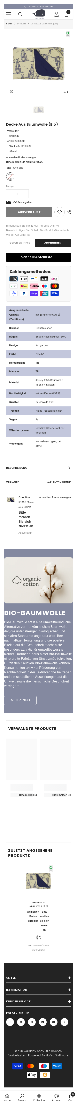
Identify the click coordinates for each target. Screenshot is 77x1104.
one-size (38, 937)
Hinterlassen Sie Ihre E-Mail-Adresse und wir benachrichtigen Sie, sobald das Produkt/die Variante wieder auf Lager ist (37, 230)
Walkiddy (14, 136)
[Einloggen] (56, 14)
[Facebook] (10, 1022)
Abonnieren (52, 242)
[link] (59, 212)
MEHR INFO (20, 700)
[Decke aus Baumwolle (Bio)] (38, 881)
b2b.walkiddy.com (31, 1051)
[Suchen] (20, 14)
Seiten (9, 24)
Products (21, 24)
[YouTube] (53, 1022)
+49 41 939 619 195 (42, 6)
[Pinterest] (32, 1022)
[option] (38, 63)
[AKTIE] (68, 212)
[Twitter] (64, 1022)
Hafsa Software (57, 1055)
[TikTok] (43, 1022)
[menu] (8, 14)
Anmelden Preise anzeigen (21, 157)
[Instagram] (21, 1022)
